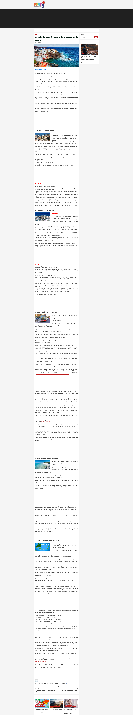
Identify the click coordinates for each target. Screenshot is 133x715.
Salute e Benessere (68, 706)
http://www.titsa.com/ (46, 421)
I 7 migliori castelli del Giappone (56, 709)
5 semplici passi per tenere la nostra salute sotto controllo (45, 690)
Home (35, 10)
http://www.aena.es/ (41, 370)
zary (35, 42)
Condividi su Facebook (40, 69)
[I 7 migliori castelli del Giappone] (56, 703)
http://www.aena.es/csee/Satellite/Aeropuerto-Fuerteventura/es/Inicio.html (52, 373)
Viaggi (36, 34)
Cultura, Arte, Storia (39, 706)
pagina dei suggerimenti (62, 686)
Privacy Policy (40, 10)
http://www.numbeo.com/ (40, 661)
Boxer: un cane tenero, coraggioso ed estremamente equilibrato (70, 690)
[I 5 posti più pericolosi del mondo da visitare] (42, 703)
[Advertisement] (66, 20)
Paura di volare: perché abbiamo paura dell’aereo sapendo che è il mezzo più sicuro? (70, 710)
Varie (72, 706)
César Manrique (38, 270)
